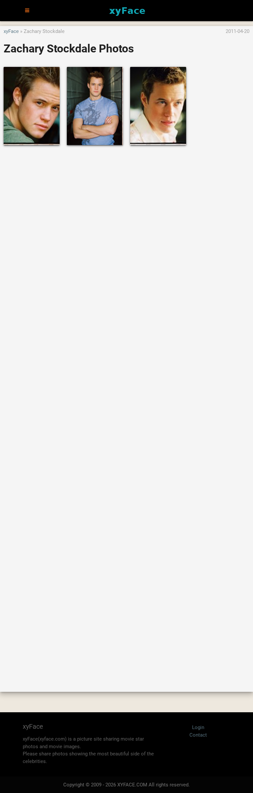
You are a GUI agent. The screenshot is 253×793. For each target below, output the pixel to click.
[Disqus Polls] (126, 239)
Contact (198, 735)
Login (198, 727)
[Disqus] (126, 411)
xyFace (11, 31)
